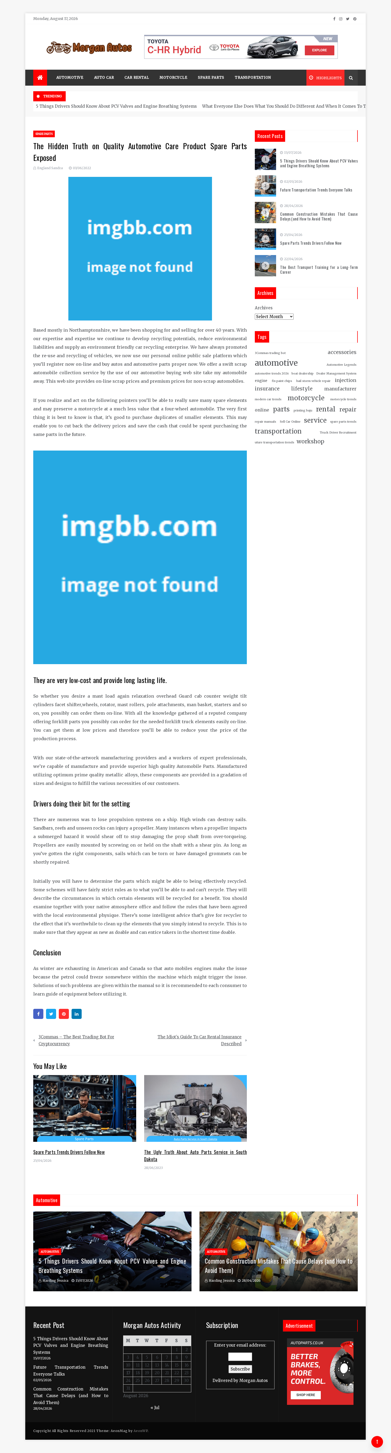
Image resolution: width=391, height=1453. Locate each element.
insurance (267, 389)
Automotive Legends (341, 365)
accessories (342, 352)
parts (281, 409)
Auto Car (104, 77)
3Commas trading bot (270, 353)
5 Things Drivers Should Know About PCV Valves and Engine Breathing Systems (116, 106)
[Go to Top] (377, 1442)
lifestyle (302, 389)
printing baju (303, 410)
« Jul (155, 1407)
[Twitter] (51, 1014)
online (262, 410)
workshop (310, 441)
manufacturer (340, 389)
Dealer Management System (336, 373)
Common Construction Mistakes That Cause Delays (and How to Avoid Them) (319, 216)
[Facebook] (38, 1014)
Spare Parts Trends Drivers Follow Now (69, 1151)
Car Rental (136, 77)
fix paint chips (282, 381)
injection (345, 380)
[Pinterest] (64, 1014)
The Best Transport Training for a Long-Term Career (319, 269)
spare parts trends (343, 421)
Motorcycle (173, 77)
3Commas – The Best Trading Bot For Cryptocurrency (76, 1040)
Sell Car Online (290, 421)
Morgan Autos (253, 1380)
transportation (278, 431)
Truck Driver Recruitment (338, 432)
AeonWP (141, 1431)
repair (347, 409)
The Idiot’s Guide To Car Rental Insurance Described (199, 1040)
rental (325, 409)
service (315, 420)
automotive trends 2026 (272, 373)
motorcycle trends (343, 399)
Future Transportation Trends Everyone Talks (316, 190)
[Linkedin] (77, 1014)
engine (261, 380)
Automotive (70, 77)
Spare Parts (211, 77)
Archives (264, 307)
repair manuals (265, 421)
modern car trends (268, 399)
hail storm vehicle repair (313, 381)
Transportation (253, 77)
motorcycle (306, 398)
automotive (276, 363)
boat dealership (303, 373)
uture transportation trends (274, 442)
